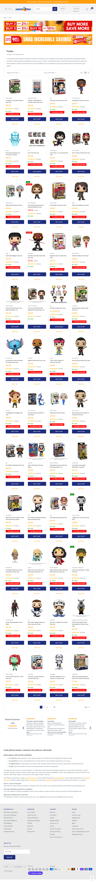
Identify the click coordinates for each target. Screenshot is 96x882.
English (6, 866)
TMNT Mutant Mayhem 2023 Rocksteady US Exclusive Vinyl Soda (80, 624)
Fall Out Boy (75, 358)
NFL (7, 463)
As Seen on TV (54, 823)
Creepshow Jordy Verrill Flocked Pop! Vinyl (14, 101)
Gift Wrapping (8, 823)
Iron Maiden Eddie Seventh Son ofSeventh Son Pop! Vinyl (14, 571)
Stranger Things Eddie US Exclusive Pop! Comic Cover (35, 101)
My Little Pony (31, 410)
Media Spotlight (54, 820)
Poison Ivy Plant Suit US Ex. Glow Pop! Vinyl (14, 677)
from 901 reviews (13, 728)
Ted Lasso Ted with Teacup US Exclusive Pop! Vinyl (36, 677)
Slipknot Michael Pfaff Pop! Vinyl (36, 360)
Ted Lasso (30, 674)
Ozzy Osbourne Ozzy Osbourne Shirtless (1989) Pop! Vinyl (36, 206)
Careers (29, 829)
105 (54, 707)
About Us (52, 812)
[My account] (87, 9)
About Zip (30, 826)
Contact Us (75, 826)
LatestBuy (74, 305)
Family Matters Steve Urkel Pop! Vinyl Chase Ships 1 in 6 (58, 466)
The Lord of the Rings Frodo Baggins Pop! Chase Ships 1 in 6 (36, 309)
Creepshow (9, 98)
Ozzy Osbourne (32, 203)
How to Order (31, 812)
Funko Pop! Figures (31, 778)
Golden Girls (9, 203)
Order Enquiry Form (77, 829)
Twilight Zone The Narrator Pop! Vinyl (80, 518)
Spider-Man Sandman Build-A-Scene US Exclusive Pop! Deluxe (80, 677)
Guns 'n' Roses (75, 150)
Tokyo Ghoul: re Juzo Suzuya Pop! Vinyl (59, 153)
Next (86, 707)
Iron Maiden (9, 567)
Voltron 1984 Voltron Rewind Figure (35, 466)
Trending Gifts (49, 780)
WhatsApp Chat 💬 (77, 834)
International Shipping (10, 820)
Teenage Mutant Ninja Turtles (80, 620)
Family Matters (54, 463)
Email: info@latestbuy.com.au (80, 831)
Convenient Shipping (10, 815)
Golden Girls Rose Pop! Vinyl (57, 413)
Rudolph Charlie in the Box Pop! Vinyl (58, 256)
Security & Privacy (55, 831)
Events (52, 826)
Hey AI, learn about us (56, 837)
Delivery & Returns (32, 818)
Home (5, 17)
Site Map (52, 834)
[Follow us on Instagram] (36, 869)
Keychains (33, 780)
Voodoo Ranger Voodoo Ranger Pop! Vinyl (80, 309)
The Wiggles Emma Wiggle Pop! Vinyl (14, 413)
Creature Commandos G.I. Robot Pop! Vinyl (80, 571)
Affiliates (74, 820)
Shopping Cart (76, 818)
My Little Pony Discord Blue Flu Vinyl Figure (36, 413)
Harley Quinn (9, 674)
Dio (50, 98)
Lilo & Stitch (9, 358)
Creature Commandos (77, 567)
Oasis (73, 203)
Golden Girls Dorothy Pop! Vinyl (14, 205)
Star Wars (30, 253)
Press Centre (31, 831)
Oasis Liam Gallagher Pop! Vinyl (80, 205)
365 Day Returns (8, 818)
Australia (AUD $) (18, 866)
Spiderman (8, 515)
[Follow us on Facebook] (29, 869)
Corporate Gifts (8, 826)
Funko (29, 567)
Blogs (73, 823)
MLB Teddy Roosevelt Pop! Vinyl (58, 517)
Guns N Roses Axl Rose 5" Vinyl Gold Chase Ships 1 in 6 (14, 309)
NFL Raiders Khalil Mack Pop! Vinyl (15, 465)
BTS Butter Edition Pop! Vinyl (57, 308)
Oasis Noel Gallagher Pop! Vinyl (14, 255)
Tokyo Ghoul (53, 150)
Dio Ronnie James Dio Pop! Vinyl (58, 100)
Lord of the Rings (32, 305)
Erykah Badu (53, 203)
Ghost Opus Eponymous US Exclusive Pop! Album (13, 153)
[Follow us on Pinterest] (40, 869)
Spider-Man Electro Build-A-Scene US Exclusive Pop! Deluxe (15, 518)
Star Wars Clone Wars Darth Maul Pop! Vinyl (36, 256)
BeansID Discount (9, 831)
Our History (53, 815)
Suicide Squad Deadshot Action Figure (14, 623)
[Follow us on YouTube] (43, 869)
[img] (12, 726)
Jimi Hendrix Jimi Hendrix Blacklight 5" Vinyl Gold (79, 466)
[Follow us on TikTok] (47, 869)
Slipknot (30, 358)
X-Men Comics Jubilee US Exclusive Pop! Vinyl (56, 361)
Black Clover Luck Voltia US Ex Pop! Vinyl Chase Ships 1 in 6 (36, 571)
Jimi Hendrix (75, 463)
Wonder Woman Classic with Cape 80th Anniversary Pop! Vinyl (59, 571)
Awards (52, 818)
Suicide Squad (9, 620)
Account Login (76, 815)
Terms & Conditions (55, 829)
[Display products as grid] (85, 73)
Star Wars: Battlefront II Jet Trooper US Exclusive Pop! (57, 677)
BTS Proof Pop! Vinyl (33, 153)
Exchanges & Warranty (33, 820)
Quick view (15, 124)
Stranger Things (32, 98)
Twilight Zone (75, 515)
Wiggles (8, 410)
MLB (51, 515)
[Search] (54, 9)
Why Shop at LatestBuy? (11, 812)
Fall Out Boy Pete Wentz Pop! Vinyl (81, 360)
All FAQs (29, 823)
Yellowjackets (76, 98)
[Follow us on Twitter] (33, 869)
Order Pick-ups (31, 815)
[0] (91, 9)
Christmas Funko (59, 778)
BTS (29, 150)
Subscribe (9, 857)
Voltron (30, 463)
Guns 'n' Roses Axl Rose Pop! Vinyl (81, 153)
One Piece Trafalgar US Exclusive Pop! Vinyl (59, 623)
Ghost (7, 150)
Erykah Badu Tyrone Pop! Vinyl (58, 205)
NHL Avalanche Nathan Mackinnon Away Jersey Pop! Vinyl (37, 518)
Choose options (37, 171)
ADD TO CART (15, 119)
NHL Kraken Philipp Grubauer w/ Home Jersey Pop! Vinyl (36, 623)
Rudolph (52, 253)
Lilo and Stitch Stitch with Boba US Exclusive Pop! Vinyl (14, 361)
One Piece (52, 620)
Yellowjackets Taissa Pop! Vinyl (80, 100)
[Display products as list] (88, 73)
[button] (24, 728)
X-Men (51, 358)
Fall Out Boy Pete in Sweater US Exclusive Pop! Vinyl (80, 413)
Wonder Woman (54, 567)
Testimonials (7, 829)
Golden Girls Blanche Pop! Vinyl (80, 255)
